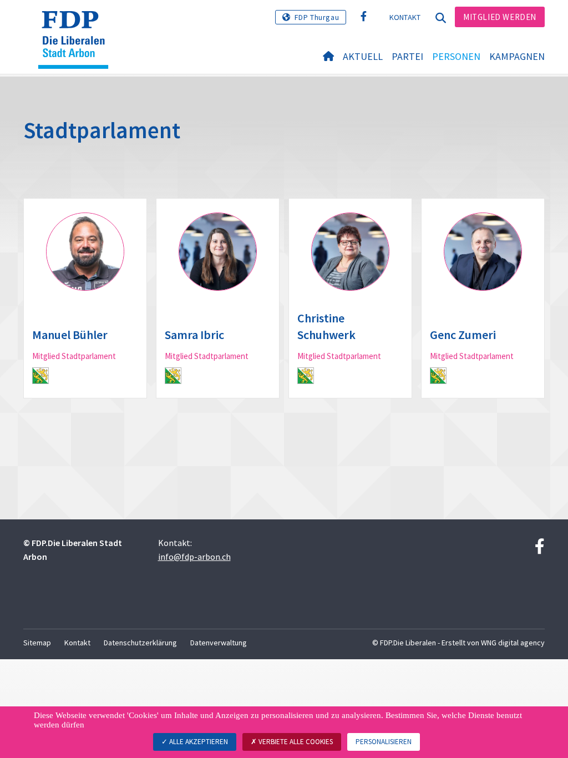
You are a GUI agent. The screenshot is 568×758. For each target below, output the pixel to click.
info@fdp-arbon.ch (194, 556)
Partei (407, 56)
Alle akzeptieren (198, 741)
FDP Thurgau (317, 17)
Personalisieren (384, 741)
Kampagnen (517, 56)
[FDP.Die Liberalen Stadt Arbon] (77, 25)
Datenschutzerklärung (140, 643)
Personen (456, 56)
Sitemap (37, 643)
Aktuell (363, 56)
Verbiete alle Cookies (295, 741)
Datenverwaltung (218, 643)
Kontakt (405, 17)
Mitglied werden (499, 17)
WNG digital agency (513, 643)
